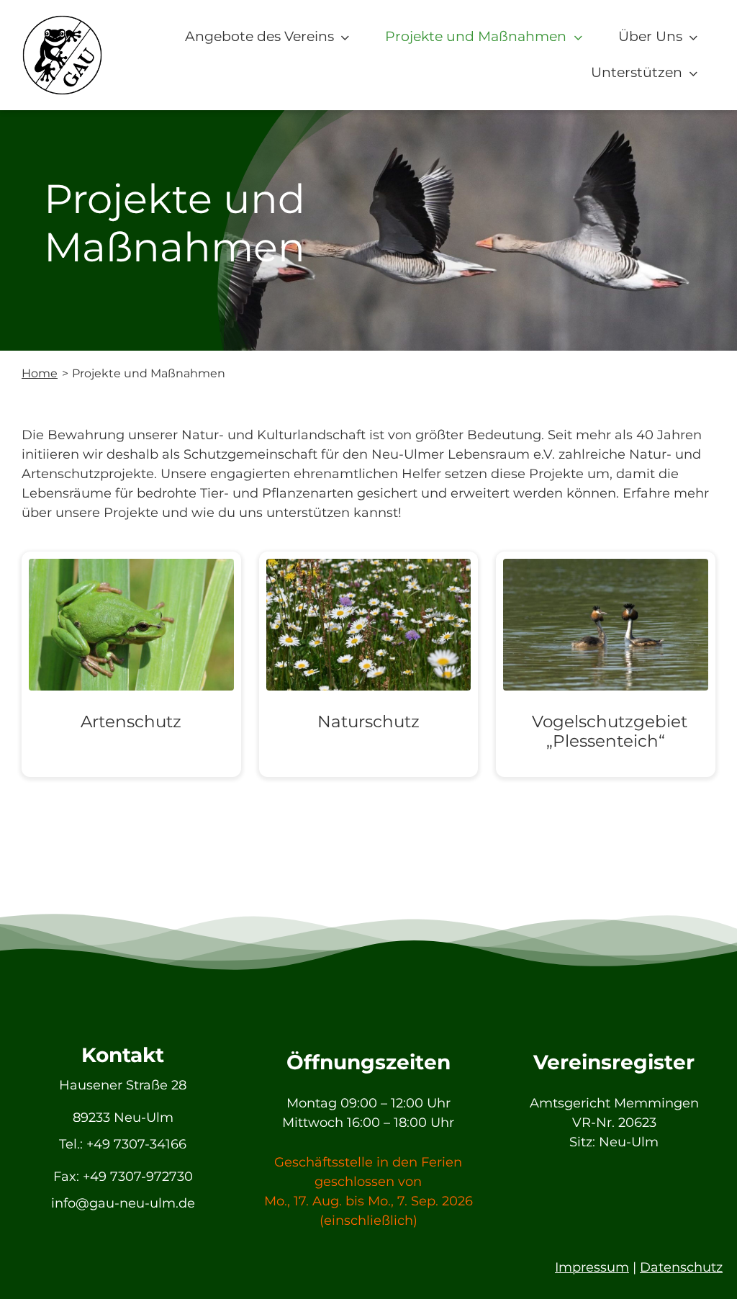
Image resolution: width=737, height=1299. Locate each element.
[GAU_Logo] (62, 21)
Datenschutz (681, 1267)
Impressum (592, 1267)
